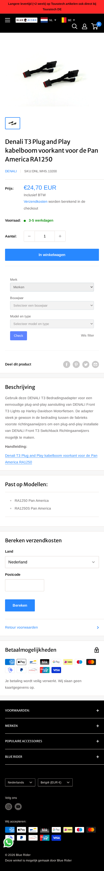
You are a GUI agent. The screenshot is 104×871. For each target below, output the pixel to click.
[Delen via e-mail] (95, 364)
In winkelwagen (52, 255)
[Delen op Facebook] (66, 364)
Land (9, 551)
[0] (95, 26)
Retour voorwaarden (21, 627)
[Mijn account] (84, 26)
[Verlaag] (29, 236)
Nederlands (16, 782)
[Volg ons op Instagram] (8, 806)
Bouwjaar (16, 298)
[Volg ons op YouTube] (18, 806)
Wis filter (87, 335)
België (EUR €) (51, 782)
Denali (11, 171)
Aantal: (11, 236)
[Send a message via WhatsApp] (8, 842)
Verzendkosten (35, 201)
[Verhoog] (60, 236)
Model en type (20, 316)
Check (18, 336)
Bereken (20, 605)
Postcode (12, 574)
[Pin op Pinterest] (76, 364)
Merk (13, 279)
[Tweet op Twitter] (85, 364)
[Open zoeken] (74, 26)
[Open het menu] (7, 20)
